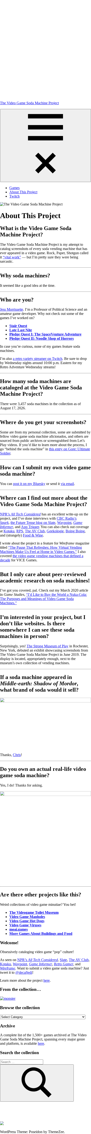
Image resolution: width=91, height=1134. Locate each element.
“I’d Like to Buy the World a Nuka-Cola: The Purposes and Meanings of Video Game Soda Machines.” (43, 599)
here (46, 980)
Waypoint (64, 523)
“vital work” (12, 257)
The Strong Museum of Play (47, 646)
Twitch (14, 196)
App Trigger (30, 527)
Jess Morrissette (11, 309)
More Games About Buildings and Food (40, 934)
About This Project (23, 192)
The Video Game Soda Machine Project (29, 103)
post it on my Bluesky (29, 484)
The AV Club (35, 531)
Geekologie (55, 531)
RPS (19, 531)
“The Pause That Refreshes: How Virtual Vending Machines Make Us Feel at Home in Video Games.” (41, 549)
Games (14, 188)
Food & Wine (33, 535)
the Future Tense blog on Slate (32, 523)
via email (67, 484)
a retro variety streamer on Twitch (37, 359)
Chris (17, 755)
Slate (63, 960)
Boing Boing (75, 531)
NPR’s (20, 514)
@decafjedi (23, 972)
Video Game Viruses (25, 925)
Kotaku (9, 531)
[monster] (7, 998)
